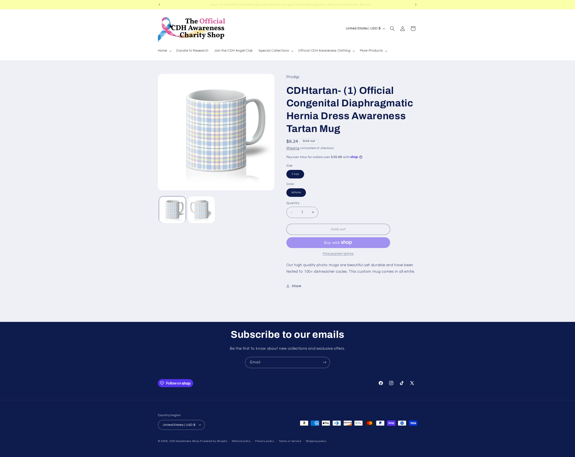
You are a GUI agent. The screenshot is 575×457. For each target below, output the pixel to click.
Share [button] (296, 286)
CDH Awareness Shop (184, 441)
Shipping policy (316, 441)
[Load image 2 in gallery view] (201, 209)
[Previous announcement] (159, 4)
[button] (164, 51)
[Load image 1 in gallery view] (172, 209)
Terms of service (290, 441)
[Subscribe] (324, 362)
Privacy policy (264, 441)
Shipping (292, 148)
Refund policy (241, 441)
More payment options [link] (338, 253)
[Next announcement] (416, 4)
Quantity (292, 202)
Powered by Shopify (213, 441)
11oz (297, 175)
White (298, 193)
